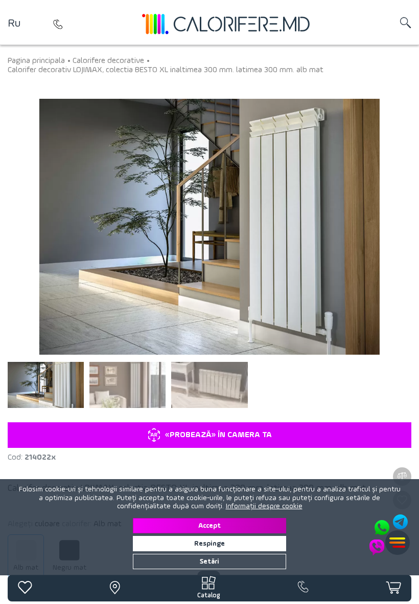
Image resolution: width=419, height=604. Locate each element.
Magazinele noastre (58, 24)
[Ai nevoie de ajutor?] (389, 534)
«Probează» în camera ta (218, 435)
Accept (209, 525)
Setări (209, 561)
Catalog (208, 595)
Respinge (209, 543)
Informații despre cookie (264, 506)
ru (14, 23)
